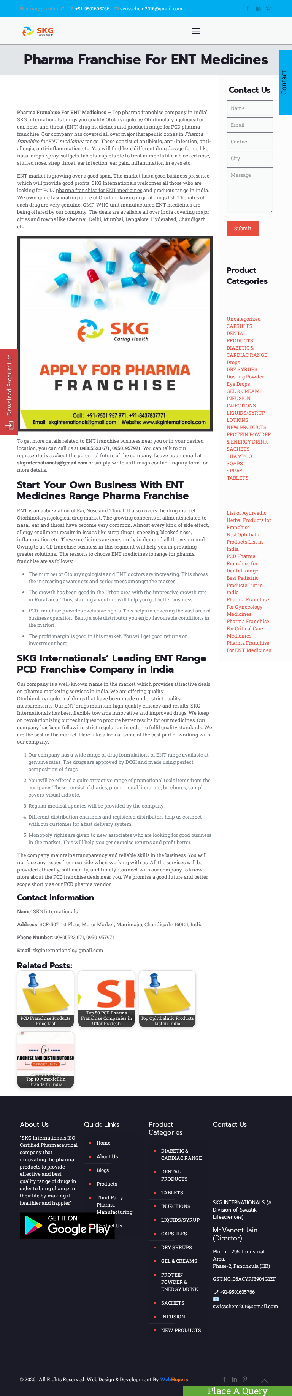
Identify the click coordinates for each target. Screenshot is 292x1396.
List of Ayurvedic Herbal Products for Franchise (249, 520)
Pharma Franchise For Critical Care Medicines (248, 628)
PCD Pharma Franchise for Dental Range (242, 563)
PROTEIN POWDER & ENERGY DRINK (179, 1282)
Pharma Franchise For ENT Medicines (249, 646)
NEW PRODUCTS (181, 1330)
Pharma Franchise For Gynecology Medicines (248, 606)
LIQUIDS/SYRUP (180, 1219)
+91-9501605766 (92, 8)
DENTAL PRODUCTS (174, 1175)
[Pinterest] (268, 8)
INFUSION (173, 1316)
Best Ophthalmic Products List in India (246, 541)
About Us (107, 1156)
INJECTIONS (175, 1206)
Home (104, 1142)
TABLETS (172, 1192)
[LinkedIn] (258, 8)
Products (107, 1183)
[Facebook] (248, 8)
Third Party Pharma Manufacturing (114, 1204)
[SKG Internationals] (39, 30)
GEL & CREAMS (179, 1261)
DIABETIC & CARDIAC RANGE (181, 1154)
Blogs (103, 1170)
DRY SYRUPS (176, 1247)
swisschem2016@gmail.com (151, 8)
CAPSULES (174, 1233)
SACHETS (172, 1302)
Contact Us (109, 1225)
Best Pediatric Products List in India (245, 585)
